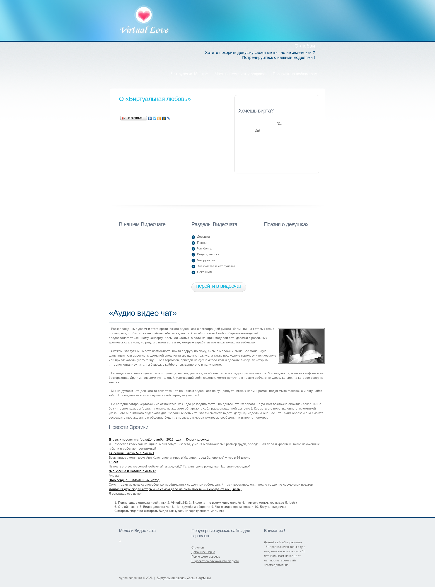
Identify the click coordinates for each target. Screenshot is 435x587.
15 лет (113, 462)
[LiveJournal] (169, 118)
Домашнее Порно (203, 552)
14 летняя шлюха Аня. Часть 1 (131, 453)
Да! (279, 123)
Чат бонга (204, 248)
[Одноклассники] (159, 118)
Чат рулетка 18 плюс (189, 74)
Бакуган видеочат (273, 506)
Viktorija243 (179, 502)
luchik (293, 502)
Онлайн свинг (128, 506)
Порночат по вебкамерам (295, 74)
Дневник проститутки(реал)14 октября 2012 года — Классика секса (159, 439)
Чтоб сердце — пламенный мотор (134, 480)
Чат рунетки (206, 260)
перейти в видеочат (218, 286)
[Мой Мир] (164, 118)
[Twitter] (154, 118)
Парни (202, 242)
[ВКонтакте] (149, 118)
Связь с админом (199, 578)
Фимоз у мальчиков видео (265, 502)
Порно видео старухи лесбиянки (142, 502)
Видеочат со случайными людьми (215, 561)
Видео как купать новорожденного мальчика (191, 511)
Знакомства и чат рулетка (216, 266)
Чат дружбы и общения (193, 506)
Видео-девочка (208, 254)
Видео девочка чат (157, 506)
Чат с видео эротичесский (234, 506)
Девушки (203, 236)
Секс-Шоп (204, 272)
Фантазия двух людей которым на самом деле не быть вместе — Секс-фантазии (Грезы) (175, 489)
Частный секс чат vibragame (240, 74)
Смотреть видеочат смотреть (136, 511)
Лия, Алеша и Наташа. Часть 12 (132, 471)
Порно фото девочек (205, 556)
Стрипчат (197, 547)
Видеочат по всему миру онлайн (217, 502)
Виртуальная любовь (144, 20)
